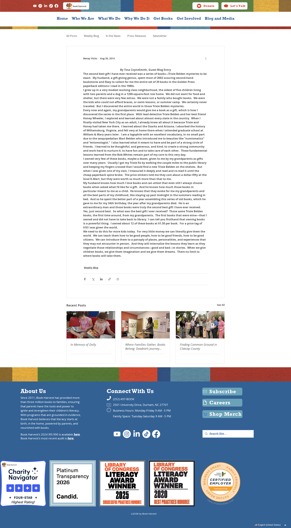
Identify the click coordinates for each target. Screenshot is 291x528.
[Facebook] (56, 6)
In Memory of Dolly (83, 345)
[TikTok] (51, 6)
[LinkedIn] (45, 6)
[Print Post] (117, 279)
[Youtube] (35, 6)
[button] (83, 18)
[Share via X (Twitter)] (93, 279)
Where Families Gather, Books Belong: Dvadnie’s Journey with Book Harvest (145, 347)
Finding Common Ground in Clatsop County (198, 347)
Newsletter (160, 36)
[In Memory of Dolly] (91, 324)
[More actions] (206, 58)
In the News (113, 36)
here (77, 434)
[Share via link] (109, 279)
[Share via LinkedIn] (101, 279)
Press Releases (136, 36)
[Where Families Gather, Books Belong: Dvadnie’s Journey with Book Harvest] (145, 324)
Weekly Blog (91, 36)
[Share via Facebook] (84, 279)
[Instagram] (40, 6)
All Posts (71, 36)
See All (221, 304)
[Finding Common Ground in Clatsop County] (200, 324)
